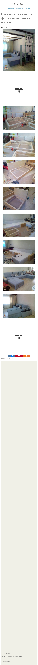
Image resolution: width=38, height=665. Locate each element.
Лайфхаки (19, 4)
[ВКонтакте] (11, 356)
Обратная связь (6, 661)
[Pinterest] (19, 356)
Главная (10, 8)
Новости (19, 8)
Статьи (27, 8)
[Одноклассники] (26, 356)
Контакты (4, 656)
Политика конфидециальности (9, 658)
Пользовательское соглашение (15, 656)
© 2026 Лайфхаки (6, 653)
